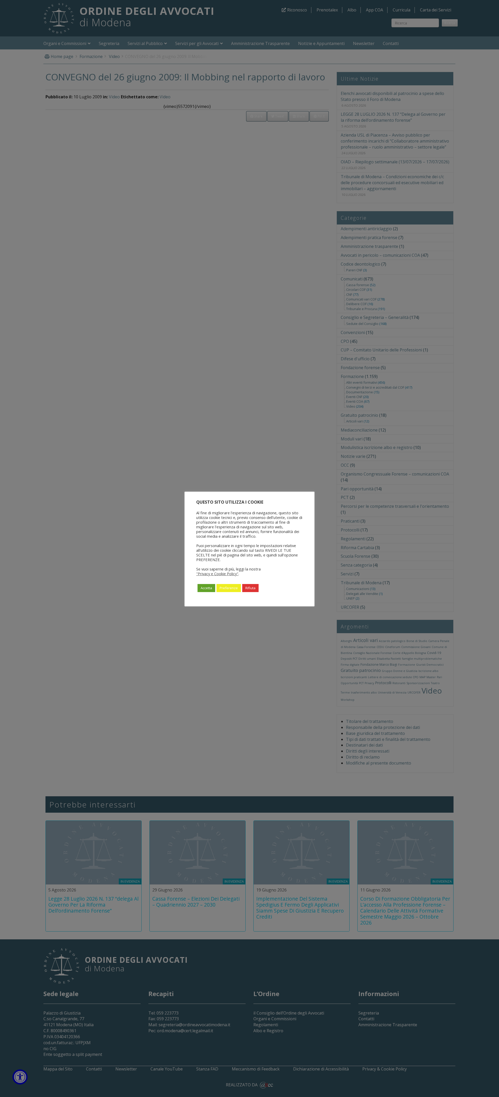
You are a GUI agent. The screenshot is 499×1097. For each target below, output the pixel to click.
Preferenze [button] (229, 588)
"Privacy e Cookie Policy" (217, 573)
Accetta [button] (206, 588)
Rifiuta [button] (250, 588)
